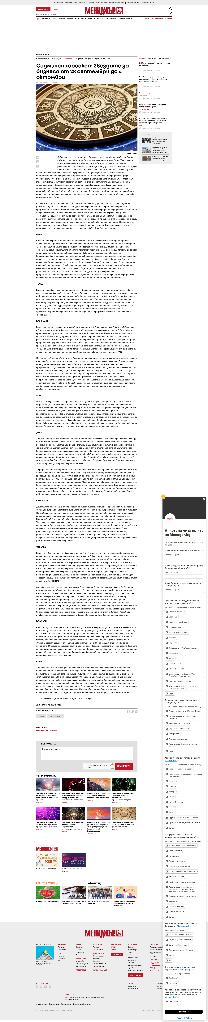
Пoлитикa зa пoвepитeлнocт (60, 1004)
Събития (168, 19)
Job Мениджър (81, 966)
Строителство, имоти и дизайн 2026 (110, 2)
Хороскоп (96, 961)
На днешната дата (100, 964)
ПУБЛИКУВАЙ (123, 766)
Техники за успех (82, 964)
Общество (62, 949)
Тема (130, 952)
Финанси (79, 947)
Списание (149, 19)
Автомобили (116, 944)
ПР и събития (98, 949)
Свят (54, 19)
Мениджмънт (73, 19)
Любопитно (111, 19)
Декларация (161, 988)
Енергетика (80, 952)
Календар (153, 959)
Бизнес (62, 19)
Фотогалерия (98, 956)
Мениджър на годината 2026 (158, 953)
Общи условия (41, 1004)
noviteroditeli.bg (71, 2)
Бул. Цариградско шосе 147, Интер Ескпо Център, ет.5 (84, 997)
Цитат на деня (99, 966)
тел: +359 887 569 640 (72, 999)
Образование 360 (133, 2)
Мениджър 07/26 (148, 2)
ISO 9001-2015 (161, 986)
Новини (153, 956)
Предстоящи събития (158, 947)
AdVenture (132, 960)
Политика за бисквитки (82, 1004)
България (46, 19)
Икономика (80, 955)
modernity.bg (58, 2)
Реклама (96, 947)
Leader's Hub (133, 957)
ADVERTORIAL (146, 134)
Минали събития (156, 949)
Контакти (154, 970)
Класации (96, 958)
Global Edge (132, 949)
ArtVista (131, 962)
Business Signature (135, 965)
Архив (130, 968)
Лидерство (80, 961)
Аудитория (132, 986)
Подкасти (159, 19)
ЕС (59, 961)
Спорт (113, 947)
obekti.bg (82, 2)
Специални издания (135, 970)
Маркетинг (98, 19)
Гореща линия (156, 965)
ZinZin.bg (91, 2)
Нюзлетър (117, 954)
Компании (79, 949)
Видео (113, 949)
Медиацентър (133, 988)
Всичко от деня (125, 19)
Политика (61, 947)
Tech (130, 955)
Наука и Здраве (100, 970)
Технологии (86, 19)
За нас (130, 983)
